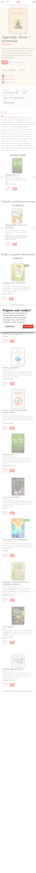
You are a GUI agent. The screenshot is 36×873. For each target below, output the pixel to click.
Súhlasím (29, 326)
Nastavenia (10, 326)
